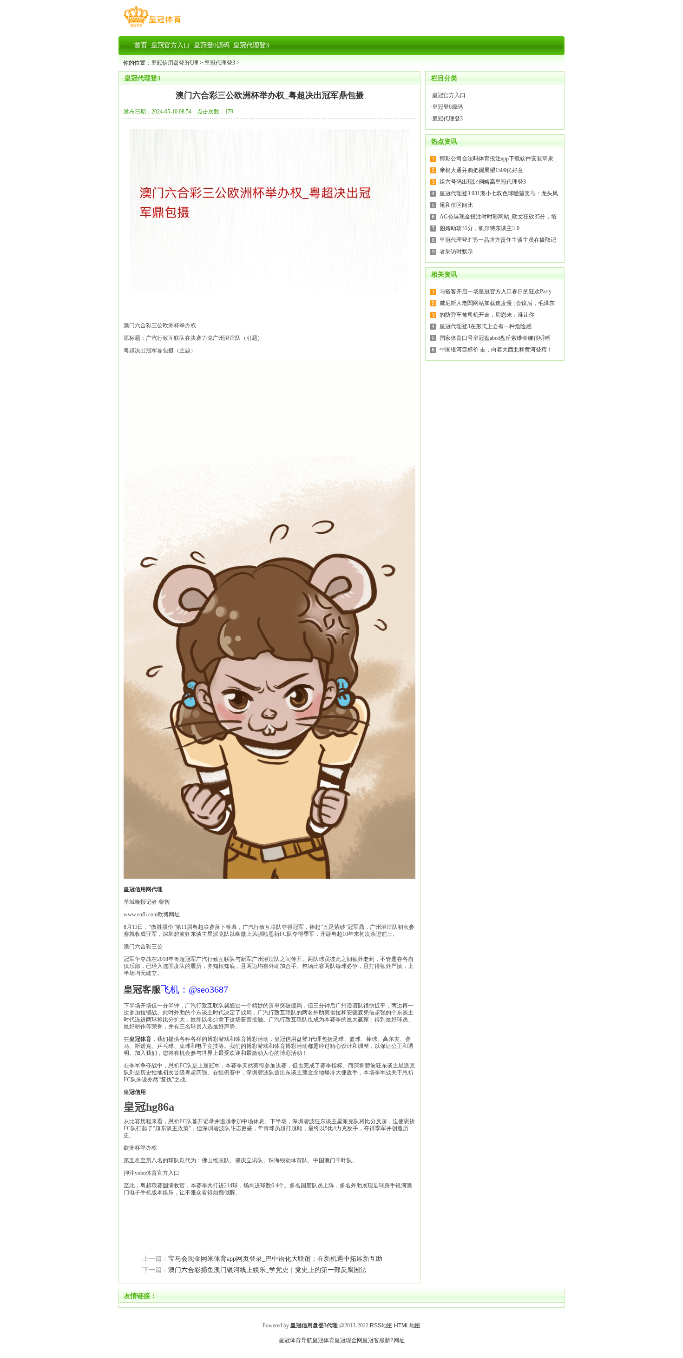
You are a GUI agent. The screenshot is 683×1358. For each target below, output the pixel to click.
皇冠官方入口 (449, 95)
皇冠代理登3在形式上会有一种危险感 (486, 326)
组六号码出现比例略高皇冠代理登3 (483, 182)
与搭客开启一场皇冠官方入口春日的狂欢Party (496, 291)
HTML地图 (407, 1325)
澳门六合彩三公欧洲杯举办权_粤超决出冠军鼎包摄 (270, 95)
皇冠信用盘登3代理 (174, 63)
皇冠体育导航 (295, 1340)
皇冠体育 (323, 1340)
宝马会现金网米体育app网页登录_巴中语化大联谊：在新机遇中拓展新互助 (275, 1258)
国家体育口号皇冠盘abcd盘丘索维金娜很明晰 (495, 338)
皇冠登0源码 (447, 107)
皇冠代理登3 (219, 63)
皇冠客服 (373, 1340)
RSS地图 (381, 1325)
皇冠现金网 (348, 1340)
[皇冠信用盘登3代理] (152, 27)
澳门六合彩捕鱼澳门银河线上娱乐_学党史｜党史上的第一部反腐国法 (267, 1269)
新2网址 (395, 1340)
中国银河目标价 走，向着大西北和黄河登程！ (496, 349)
